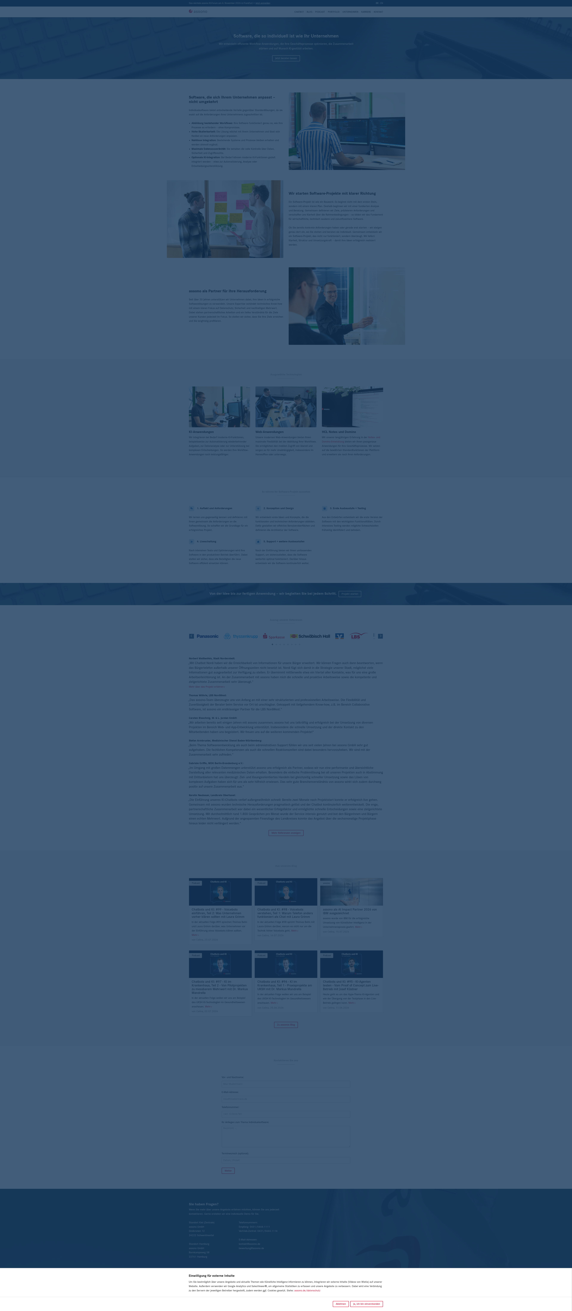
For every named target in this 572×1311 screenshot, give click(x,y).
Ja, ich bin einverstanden (366, 1304)
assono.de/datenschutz (307, 1290)
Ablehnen (341, 1304)
